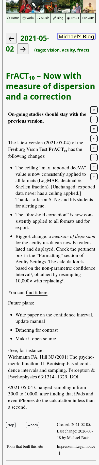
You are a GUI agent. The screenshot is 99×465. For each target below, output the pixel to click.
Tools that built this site (24, 446)
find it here (36, 292)
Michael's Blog (76, 36)
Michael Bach (78, 437)
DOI (74, 376)
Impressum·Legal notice (76, 446)
